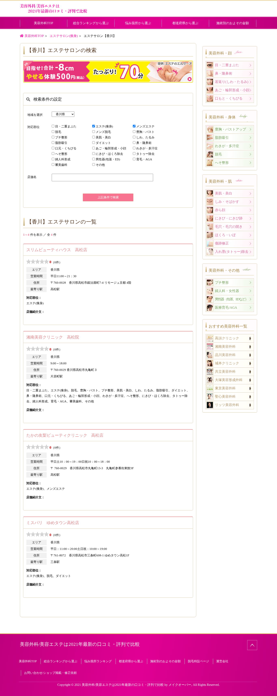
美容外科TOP (49, 23)
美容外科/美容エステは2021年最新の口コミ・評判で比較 (80, 644)
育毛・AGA (144, 159)
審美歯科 (61, 164)
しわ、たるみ (145, 137)
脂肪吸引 (61, 142)
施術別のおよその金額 (232, 23)
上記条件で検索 (108, 197)
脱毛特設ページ (198, 661)
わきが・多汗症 (147, 148)
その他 (100, 164)
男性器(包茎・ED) (108, 159)
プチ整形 (61, 137)
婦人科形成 (62, 159)
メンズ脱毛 (103, 132)
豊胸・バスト (145, 132)
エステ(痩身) (104, 126)
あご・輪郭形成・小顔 (111, 148)
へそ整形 (61, 153)
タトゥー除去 (145, 153)
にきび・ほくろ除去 (109, 153)
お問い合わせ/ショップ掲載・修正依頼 (50, 672)
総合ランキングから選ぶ (91, 23)
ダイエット (103, 142)
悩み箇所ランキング (98, 661)
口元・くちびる (65, 148)
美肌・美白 (103, 137)
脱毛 (58, 132)
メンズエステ (145, 126)
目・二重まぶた (65, 126)
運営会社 (222, 661)
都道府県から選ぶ (185, 23)
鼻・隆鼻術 (143, 142)
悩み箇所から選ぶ (138, 23)
